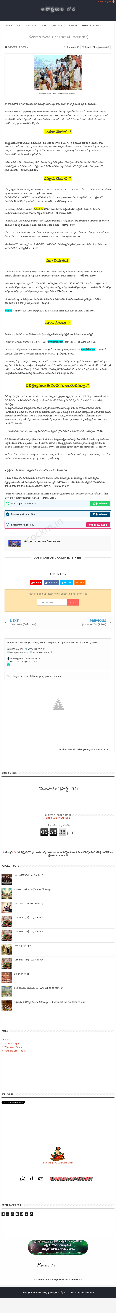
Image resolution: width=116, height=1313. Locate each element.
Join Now (101, 503)
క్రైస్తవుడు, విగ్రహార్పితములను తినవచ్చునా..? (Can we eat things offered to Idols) (50, 1001)
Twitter (67, 582)
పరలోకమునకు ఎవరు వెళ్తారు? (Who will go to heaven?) (38, 987)
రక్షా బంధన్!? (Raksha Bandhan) (28, 875)
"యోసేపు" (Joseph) (22, 945)
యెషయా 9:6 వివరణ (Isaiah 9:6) (28, 903)
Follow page (99, 524)
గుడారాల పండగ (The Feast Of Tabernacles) (58, 93)
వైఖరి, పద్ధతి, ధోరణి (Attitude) (94, 624)
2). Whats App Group (12, 1047)
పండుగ (87, 47)
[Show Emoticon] (8, 664)
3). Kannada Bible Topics (14, 1050)
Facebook (52, 582)
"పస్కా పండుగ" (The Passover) (23, 624)
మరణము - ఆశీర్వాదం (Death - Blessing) (32, 889)
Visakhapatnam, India (58, 817)
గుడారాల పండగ (72, 47)
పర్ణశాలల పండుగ (102, 47)
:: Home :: (6, 1039)
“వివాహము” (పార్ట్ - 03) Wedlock (28, 959)
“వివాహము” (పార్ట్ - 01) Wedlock (28, 931)
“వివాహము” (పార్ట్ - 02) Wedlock (28, 917)
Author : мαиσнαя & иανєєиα (42, 541)
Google (37, 582)
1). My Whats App (10, 1043)
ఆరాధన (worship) (22, 973)
